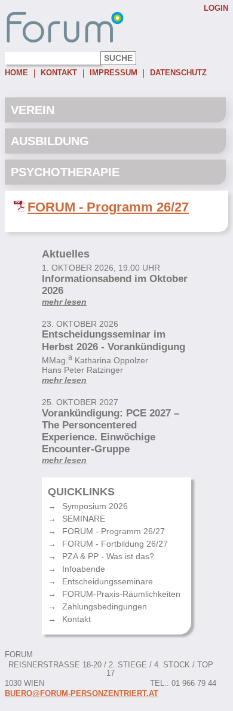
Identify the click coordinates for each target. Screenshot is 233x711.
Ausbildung (50, 141)
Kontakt (59, 73)
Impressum (113, 73)
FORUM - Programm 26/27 (108, 207)
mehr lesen (64, 302)
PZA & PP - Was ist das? (108, 556)
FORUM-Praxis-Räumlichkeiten (121, 594)
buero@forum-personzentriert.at (81, 693)
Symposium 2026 (95, 506)
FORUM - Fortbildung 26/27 (115, 543)
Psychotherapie (65, 172)
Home (16, 73)
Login (216, 9)
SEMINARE (83, 518)
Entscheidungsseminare (107, 581)
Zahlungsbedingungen (104, 606)
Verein (32, 110)
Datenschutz (178, 73)
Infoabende (83, 569)
